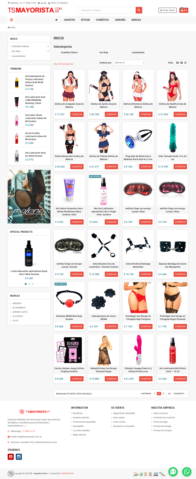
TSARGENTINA (67, 473)
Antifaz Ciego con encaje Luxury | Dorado (69, 265)
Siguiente (180, 393)
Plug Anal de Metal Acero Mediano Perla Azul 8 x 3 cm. (138, 157)
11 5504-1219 (29, 3)
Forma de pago (160, 422)
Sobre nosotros (160, 413)
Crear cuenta (119, 422)
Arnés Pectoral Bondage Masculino (138, 265)
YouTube (11, 457)
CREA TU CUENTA (59, 3)
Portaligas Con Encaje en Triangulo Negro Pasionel (173, 317)
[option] (29, 258)
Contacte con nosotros (164, 417)
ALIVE (15, 320)
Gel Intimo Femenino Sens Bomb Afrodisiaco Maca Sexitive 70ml (69, 211)
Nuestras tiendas (81, 417)
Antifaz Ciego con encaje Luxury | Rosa (172, 210)
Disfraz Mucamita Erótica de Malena (69, 157)
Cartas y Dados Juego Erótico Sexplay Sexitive (69, 370)
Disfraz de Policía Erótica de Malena (103, 157)
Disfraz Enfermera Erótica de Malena (138, 105)
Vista (170, 62)
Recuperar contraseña (123, 426)
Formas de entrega (162, 426)
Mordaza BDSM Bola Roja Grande (69, 317)
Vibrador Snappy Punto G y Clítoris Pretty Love (138, 370)
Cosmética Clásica (69, 52)
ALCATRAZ (17, 316)
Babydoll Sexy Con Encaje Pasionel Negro (104, 370)
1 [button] (26, 284)
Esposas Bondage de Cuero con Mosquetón (173, 265)
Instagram (19, 457)
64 (169, 393)
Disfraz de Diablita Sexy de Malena (172, 105)
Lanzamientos (138, 52)
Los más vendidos (81, 430)
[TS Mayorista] (35, 10)
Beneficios (78, 413)
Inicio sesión (119, 417)
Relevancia (119, 62)
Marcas (15, 295)
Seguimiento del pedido (124, 413)
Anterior (145, 393)
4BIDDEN (16, 303)
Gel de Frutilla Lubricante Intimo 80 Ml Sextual (35, 136)
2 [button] (29, 284)
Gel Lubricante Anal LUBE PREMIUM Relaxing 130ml (35, 100)
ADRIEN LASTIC (20, 312)
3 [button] (33, 284)
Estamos (13, 3)
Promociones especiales (84, 422)
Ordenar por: (106, 62)
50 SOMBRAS (18, 307)
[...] (25, 425)
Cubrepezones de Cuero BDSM (104, 317)
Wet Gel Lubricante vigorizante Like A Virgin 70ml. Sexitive (103, 211)
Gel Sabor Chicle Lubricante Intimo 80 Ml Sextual (35, 118)
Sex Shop (104, 52)
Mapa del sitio (79, 434)
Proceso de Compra (162, 430)
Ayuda (43, 3)
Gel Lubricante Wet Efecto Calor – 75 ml (172, 370)
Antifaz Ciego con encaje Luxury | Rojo (138, 210)
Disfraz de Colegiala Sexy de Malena (69, 105)
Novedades (78, 426)
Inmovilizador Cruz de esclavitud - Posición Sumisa (103, 265)
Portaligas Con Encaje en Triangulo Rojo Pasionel (138, 317)
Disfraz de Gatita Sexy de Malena (104, 105)
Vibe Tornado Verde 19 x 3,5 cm (172, 157)
